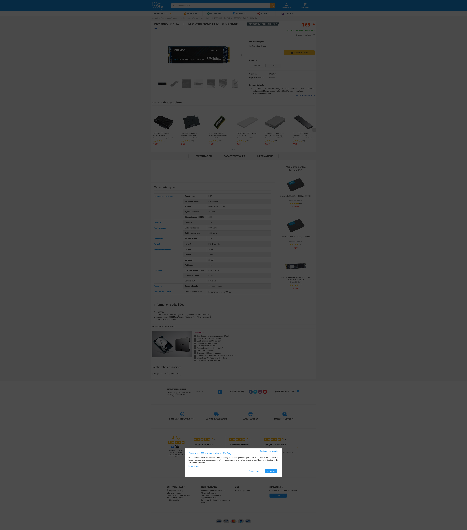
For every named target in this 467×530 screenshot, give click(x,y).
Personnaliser (254, 471)
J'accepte (271, 471)
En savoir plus (194, 466)
